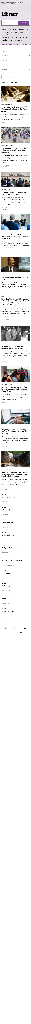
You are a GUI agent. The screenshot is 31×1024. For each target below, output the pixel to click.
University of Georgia (6, 578)
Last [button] (20, 632)
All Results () (6, 44)
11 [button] (25, 628)
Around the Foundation (8, 145)
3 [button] (14, 628)
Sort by (3, 73)
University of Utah (5, 527)
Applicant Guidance (7, 384)
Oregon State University (7, 616)
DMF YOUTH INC (5, 501)
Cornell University (5, 590)
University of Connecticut (7, 565)
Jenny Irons (4, 445)
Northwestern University (7, 552)
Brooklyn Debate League (7, 539)
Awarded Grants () (21, 44)
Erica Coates (4, 316)
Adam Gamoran (5, 165)
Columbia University (6, 603)
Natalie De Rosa (5, 360)
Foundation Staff (5, 122)
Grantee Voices (6, 189)
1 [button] (5, 628)
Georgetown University (7, 317)
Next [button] (14, 632)
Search (24, 22)
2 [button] (10, 628)
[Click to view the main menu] (28, 2)
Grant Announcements (8, 104)
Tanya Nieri (4, 207)
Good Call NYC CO (5, 514)
